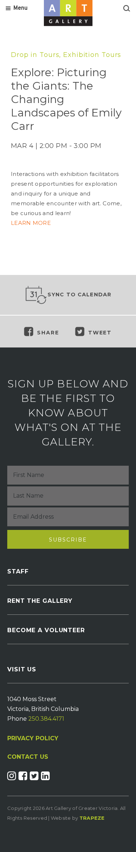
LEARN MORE (31, 222)
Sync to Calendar (80, 294)
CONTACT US (27, 757)
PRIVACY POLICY (32, 738)
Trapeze (92, 818)
